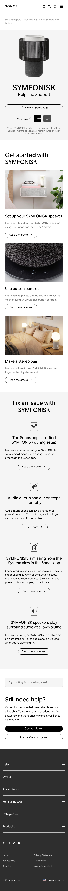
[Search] (49, 6)
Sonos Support (13, 19)
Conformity (40, 860)
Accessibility (9, 860)
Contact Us (31, 728)
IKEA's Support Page (36, 107)
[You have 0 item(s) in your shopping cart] (54, 6)
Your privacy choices (44, 866)
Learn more (31, 527)
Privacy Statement (43, 855)
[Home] (11, 6)
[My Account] (44, 6)
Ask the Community (31, 737)
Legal (5, 855)
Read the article (18, 234)
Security (7, 866)
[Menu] (61, 6)
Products (28, 19)
